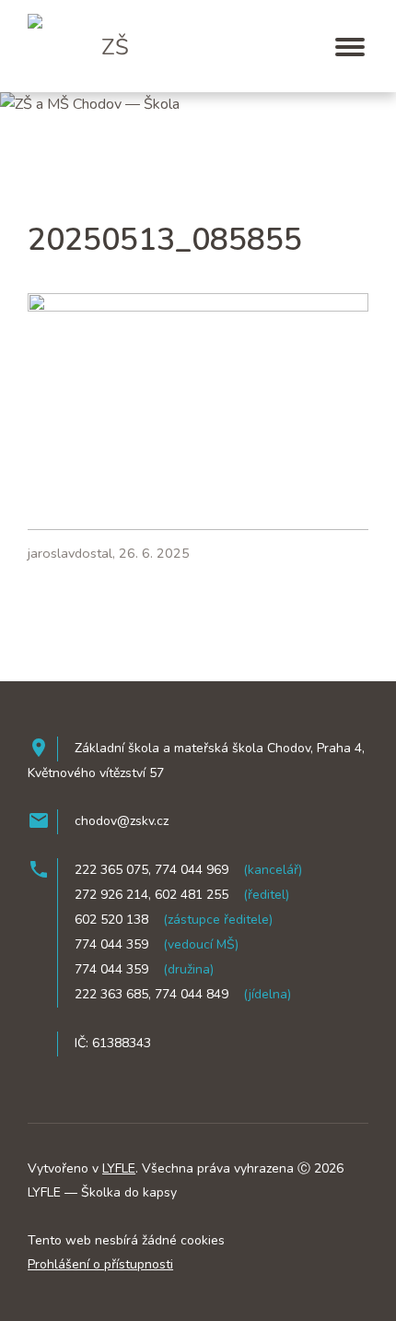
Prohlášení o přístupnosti (100, 1264)
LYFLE (118, 1168)
